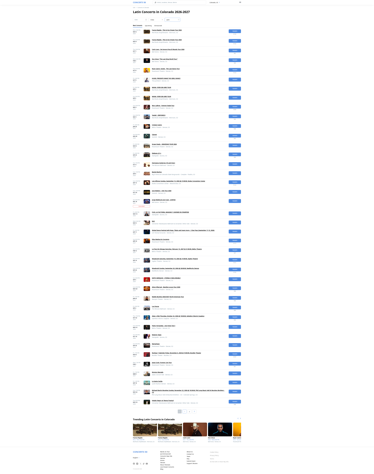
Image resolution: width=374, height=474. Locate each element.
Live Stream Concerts (167, 467)
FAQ (188, 459)
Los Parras (155, 306)
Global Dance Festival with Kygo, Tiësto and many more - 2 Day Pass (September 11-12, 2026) (183, 230)
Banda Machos (157, 172)
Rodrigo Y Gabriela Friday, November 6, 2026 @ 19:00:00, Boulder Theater (176, 353)
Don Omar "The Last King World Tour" (165, 59)
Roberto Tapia (156, 335)
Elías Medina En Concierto (160, 239)
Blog (161, 469)
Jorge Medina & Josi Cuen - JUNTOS (164, 200)
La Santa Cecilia (157, 381)
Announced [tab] (158, 26)
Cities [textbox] (152, 20)
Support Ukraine (192, 463)
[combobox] (214, 2)
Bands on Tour (165, 452)
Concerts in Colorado (143, 7)
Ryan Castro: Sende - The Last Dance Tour (166, 69)
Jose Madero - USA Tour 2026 (161, 191)
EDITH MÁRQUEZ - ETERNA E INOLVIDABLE (166, 278)
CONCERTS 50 (139, 2)
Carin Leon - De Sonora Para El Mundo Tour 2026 (168, 49)
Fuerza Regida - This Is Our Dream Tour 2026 (167, 30)
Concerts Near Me (166, 456)
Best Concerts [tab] (137, 25)
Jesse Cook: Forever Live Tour (162, 362)
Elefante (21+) (156, 153)
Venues (162, 462)
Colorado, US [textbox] (214, 2)
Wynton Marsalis (157, 372)
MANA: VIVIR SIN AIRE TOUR (161, 87)
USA (134, 7)
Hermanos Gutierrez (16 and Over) (163, 163)
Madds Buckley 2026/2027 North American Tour (168, 297)
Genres (162, 458)
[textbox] (172, 20)
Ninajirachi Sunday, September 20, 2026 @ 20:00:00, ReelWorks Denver (175, 268)
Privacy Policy (214, 455)
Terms (212, 459)
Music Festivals (165, 465)
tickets (234, 31)
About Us (190, 452)
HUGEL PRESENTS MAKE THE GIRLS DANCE (166, 78)
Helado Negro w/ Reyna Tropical (163, 400)
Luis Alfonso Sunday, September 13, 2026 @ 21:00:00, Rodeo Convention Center (178, 181)
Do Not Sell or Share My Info (219, 462)
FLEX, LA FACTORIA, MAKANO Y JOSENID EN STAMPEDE (170, 212)
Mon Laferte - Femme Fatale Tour (163, 106)
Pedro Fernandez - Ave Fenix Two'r (163, 326)
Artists (162, 460)
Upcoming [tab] (148, 26)
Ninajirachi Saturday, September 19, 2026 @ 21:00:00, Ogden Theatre (175, 259)
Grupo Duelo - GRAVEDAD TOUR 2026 (164, 144)
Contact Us (190, 454)
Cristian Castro (157, 125)
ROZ (153, 221)
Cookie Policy (214, 452)
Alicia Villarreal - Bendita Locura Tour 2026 (166, 287)
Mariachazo (156, 344)
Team (188, 456)
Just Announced (165, 454)
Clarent (154, 134)
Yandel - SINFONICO (158, 115)
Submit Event (191, 461)
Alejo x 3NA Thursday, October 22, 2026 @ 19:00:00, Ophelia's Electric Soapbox (178, 316)
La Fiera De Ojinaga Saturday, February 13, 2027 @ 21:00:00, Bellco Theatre (177, 249)
